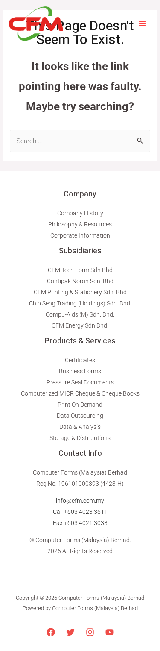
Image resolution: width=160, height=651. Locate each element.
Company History (80, 213)
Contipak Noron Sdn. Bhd (80, 281)
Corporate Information (80, 235)
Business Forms (80, 371)
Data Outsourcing (80, 415)
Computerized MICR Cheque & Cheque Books (80, 393)
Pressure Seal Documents (80, 382)
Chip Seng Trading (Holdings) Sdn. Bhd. (80, 303)
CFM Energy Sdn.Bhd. (80, 325)
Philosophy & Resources (80, 224)
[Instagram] (90, 632)
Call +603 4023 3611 (80, 511)
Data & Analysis (80, 426)
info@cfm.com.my (80, 500)
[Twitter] (70, 632)
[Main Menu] (143, 24)
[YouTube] (109, 632)
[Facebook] (51, 632)
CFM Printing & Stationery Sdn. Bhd (80, 292)
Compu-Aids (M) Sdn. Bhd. (80, 314)
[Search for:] (80, 141)
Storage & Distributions (80, 437)
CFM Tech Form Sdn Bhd (80, 270)
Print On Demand (80, 404)
